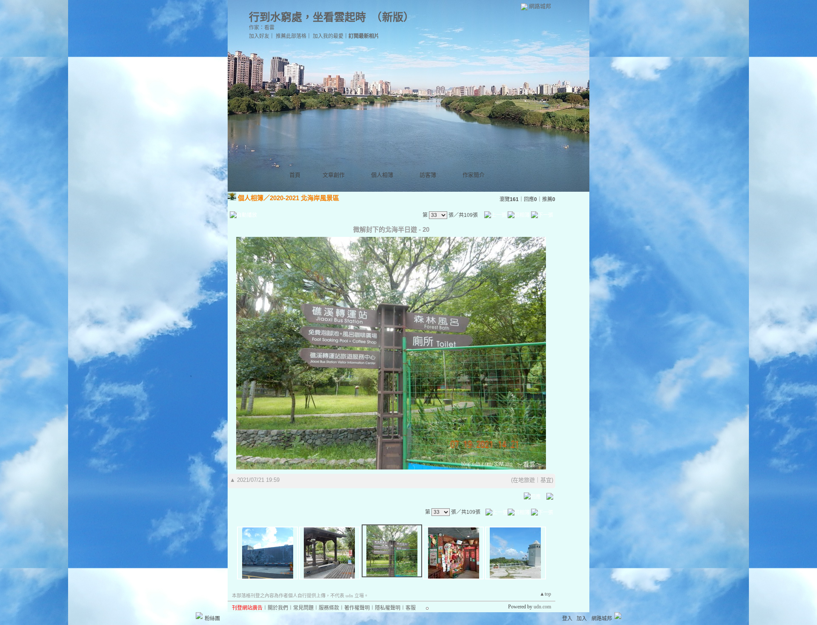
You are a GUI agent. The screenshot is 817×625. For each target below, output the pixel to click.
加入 (582, 619)
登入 (567, 619)
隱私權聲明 (387, 608)
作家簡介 (474, 175)
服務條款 (329, 608)
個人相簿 (382, 175)
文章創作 (334, 175)
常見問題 (303, 608)
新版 (392, 17)
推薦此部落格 (291, 36)
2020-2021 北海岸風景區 (304, 198)
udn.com (542, 607)
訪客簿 (428, 175)
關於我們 (278, 608)
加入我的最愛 (328, 36)
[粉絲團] (199, 615)
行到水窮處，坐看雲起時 (307, 17)
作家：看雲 (261, 28)
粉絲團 (212, 619)
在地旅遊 (524, 480)
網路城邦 (540, 6)
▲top (545, 594)
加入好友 (259, 36)
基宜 (545, 480)
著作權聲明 (357, 608)
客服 (411, 608)
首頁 (294, 175)
